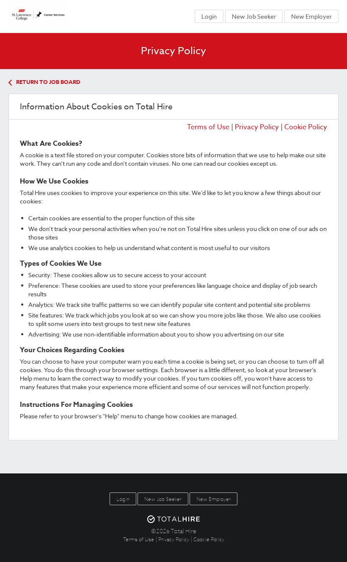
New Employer (311, 16)
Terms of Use (208, 127)
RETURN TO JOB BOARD (48, 82)
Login (209, 16)
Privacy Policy (257, 127)
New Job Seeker (254, 16)
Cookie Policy (305, 127)
